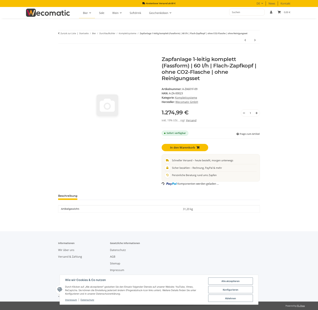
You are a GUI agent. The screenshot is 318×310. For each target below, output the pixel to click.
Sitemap (115, 263)
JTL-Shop (301, 305)
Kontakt (285, 3)
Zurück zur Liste (68, 33)
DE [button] (258, 3)
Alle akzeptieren (230, 281)
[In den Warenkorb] (62, 54)
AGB (112, 256)
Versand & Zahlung (70, 256)
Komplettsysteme (186, 97)
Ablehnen (230, 298)
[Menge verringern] (244, 113)
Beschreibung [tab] (67, 195)
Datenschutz (87, 299)
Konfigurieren (230, 289)
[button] (271, 12)
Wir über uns (66, 250)
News (271, 3)
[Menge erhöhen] (256, 113)
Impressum (71, 299)
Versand (191, 120)
